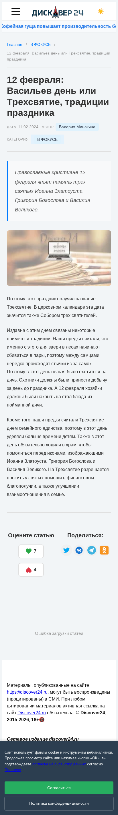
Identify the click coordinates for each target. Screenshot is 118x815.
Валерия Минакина (77, 127)
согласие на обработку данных (59, 764)
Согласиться (59, 788)
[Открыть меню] (15, 11)
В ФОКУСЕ (47, 139)
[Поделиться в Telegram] (91, 550)
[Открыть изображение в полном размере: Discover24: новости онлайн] (59, 258)
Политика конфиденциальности (59, 803)
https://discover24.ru (27, 692)
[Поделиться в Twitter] (66, 550)
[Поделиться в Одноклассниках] (104, 550)
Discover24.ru (31, 712)
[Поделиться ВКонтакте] (79, 550)
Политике (13, 770)
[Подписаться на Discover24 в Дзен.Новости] (28, 594)
